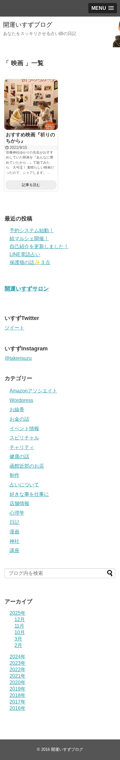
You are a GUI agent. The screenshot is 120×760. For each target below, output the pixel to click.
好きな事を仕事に (29, 494)
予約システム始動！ (32, 230)
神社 (14, 541)
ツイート (14, 327)
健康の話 (19, 456)
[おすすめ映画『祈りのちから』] (31, 104)
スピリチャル (24, 437)
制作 (14, 475)
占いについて (24, 484)
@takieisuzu (18, 358)
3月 (18, 638)
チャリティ (22, 447)
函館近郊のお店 (27, 466)
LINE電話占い (25, 254)
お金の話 (19, 419)
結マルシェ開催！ (29, 238)
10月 (19, 632)
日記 (14, 522)
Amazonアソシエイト (33, 390)
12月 (19, 619)
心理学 (17, 513)
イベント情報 (24, 428)
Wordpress (21, 400)
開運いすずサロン (27, 289)
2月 (18, 645)
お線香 (17, 409)
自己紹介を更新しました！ (39, 246)
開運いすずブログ (27, 24)
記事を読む (31, 185)
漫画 (14, 531)
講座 (14, 550)
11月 (19, 626)
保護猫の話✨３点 (30, 262)
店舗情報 (19, 503)
